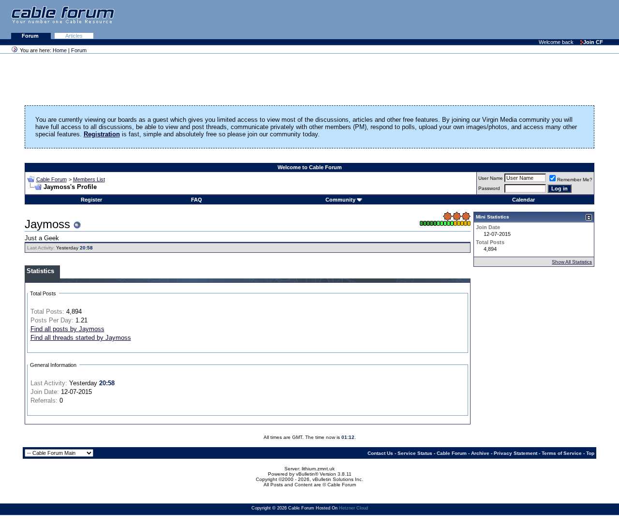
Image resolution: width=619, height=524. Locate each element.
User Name (490, 178)
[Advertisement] (501, 19)
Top (590, 453)
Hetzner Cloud (353, 508)
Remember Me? (574, 179)
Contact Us (380, 453)
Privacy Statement (515, 453)
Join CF (593, 42)
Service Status (415, 453)
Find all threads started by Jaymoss (80, 337)
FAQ (196, 200)
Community (340, 200)
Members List (89, 179)
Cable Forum (51, 179)
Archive (480, 453)
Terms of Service (562, 453)
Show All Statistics (572, 261)
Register (91, 200)
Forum (31, 36)
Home (60, 50)
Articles (74, 36)
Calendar (523, 200)
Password (489, 188)
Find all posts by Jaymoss (67, 329)
